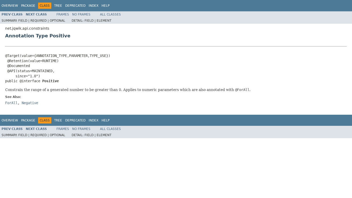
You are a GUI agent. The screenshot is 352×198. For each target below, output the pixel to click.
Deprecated (75, 5)
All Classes (110, 14)
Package (28, 5)
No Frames (81, 14)
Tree (58, 5)
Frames (62, 14)
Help (106, 5)
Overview (10, 5)
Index (93, 5)
